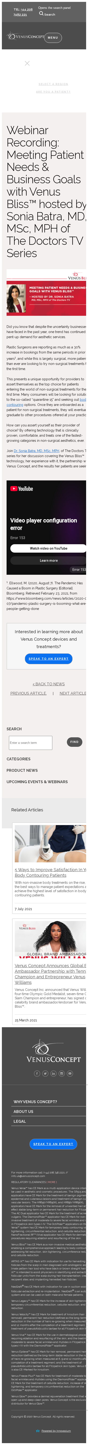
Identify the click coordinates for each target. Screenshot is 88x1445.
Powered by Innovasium (56, 1430)
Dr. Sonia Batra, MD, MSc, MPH (36, 451)
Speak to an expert (53, 1144)
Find (74, 742)
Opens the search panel (54, 8)
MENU (53, 37)
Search (49, 14)
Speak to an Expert (49, 658)
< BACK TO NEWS (49, 684)
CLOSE (19, 64)
